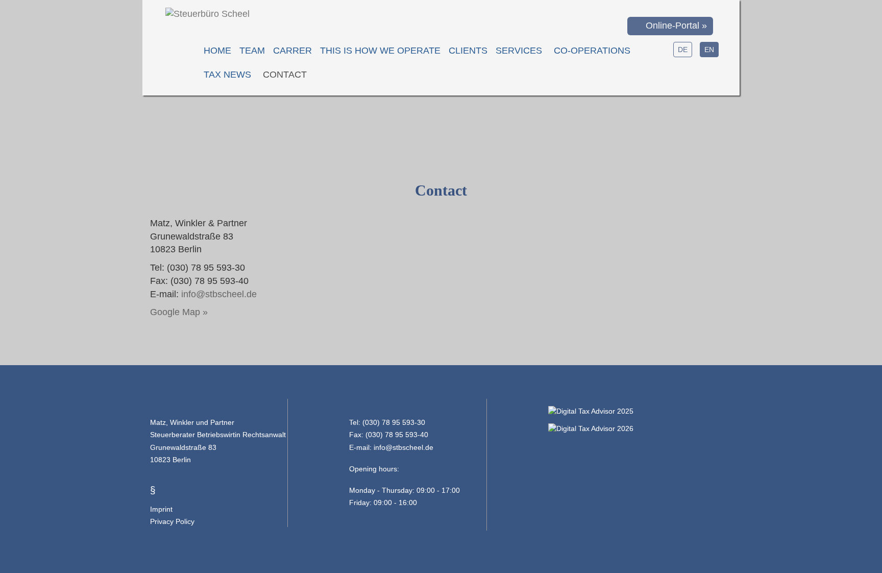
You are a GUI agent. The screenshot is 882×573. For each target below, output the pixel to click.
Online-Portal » (674, 25)
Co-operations (592, 50)
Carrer (292, 50)
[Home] (207, 14)
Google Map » (179, 312)
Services (519, 50)
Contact (285, 74)
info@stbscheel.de (219, 294)
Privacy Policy (172, 521)
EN (709, 49)
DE (683, 49)
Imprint (161, 509)
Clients (468, 50)
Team (252, 50)
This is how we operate (380, 50)
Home (217, 50)
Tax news (227, 74)
